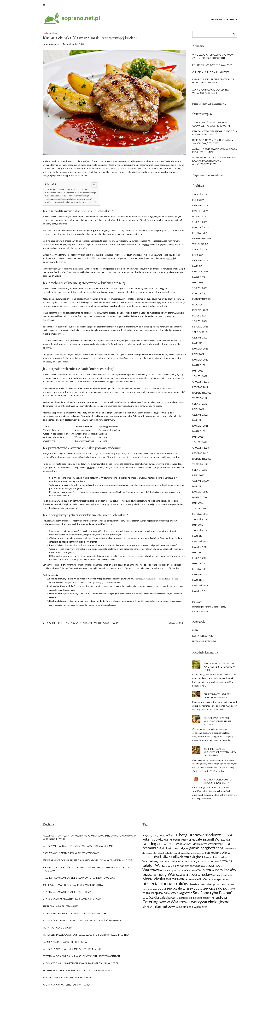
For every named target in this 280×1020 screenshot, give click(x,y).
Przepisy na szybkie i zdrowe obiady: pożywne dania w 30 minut (79, 970)
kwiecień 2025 (200, 271)
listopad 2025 (200, 233)
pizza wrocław (200, 874)
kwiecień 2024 (200, 310)
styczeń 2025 (199, 288)
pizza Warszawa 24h (189, 870)
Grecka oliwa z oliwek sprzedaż (175, 853)
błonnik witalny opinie (184, 839)
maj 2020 (197, 486)
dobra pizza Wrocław (206, 844)
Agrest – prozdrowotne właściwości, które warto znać (214, 150)
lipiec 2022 (198, 354)
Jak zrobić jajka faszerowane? (60, 906)
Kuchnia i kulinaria (50, 33)
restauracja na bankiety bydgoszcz (167, 893)
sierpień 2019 (199, 519)
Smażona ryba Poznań (212, 892)
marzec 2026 (199, 216)
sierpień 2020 (199, 470)
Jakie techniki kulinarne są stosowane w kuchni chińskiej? (71, 192)
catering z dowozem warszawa (167, 843)
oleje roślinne (212, 852)
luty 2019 (197, 525)
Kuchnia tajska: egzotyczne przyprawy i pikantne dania (77, 601)
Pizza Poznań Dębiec (168, 870)
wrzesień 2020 (200, 464)
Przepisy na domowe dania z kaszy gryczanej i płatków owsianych (81, 956)
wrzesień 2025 (200, 244)
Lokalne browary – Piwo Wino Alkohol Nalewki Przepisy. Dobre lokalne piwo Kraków (91, 578)
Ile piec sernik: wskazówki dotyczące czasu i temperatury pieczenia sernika (86, 935)
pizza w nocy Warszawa (165, 874)
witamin (171, 258)
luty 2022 (197, 370)
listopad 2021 (200, 387)
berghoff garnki (168, 835)
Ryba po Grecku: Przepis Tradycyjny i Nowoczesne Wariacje (213, 81)
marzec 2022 (199, 365)
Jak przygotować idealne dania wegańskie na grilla (73, 885)
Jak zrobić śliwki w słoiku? (62, 586)
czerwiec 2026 (200, 205)
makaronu (64, 495)
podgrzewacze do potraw (214, 888)
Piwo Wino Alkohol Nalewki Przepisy (178, 861)
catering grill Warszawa (213, 839)
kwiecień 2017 (200, 585)
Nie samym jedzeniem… (204, 641)
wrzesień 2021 (200, 398)
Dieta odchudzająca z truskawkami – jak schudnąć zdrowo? (214, 142)
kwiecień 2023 (200, 348)
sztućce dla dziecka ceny (160, 897)
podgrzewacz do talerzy (175, 888)
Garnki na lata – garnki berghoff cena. (65, 942)
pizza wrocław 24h (222, 875)
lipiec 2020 (198, 475)
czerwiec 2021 (200, 414)
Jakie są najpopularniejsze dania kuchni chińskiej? (67, 196)
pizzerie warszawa (149, 889)
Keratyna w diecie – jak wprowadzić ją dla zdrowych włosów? (214, 133)
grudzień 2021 (200, 381)
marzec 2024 (199, 315)
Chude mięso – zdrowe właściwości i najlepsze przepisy (217, 721)
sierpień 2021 (199, 403)
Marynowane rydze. (59, 593)
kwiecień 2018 (200, 541)
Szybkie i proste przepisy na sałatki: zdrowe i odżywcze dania (82, 623)
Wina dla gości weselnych (191, 906)
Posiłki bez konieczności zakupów (212, 65)
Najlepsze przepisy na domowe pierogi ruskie (68, 977)
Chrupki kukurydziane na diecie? (210, 72)
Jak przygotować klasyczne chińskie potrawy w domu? (69, 199)
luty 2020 (197, 503)
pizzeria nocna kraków (165, 883)
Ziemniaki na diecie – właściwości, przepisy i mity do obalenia (220, 752)
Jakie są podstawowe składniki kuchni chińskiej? (67, 189)
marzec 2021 (199, 431)
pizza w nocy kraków (219, 869)
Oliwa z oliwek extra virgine (182, 857)
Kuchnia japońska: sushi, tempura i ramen (66, 984)
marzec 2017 (199, 591)
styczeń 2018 (199, 558)
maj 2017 (197, 580)
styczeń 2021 (199, 442)
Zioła (89, 467)
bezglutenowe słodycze (200, 834)
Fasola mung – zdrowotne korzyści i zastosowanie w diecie (219, 666)
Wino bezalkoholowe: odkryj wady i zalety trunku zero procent (213, 56)
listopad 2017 (200, 569)
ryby (146, 244)
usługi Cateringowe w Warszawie (184, 899)
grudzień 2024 (200, 293)
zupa (161, 492)
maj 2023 (197, 343)
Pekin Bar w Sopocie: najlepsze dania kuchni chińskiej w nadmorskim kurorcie (87, 860)
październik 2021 (201, 392)
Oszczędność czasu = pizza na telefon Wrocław (71, 853)
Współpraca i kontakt (224, 19)
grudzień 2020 (200, 448)
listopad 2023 (200, 326)
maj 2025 (197, 266)
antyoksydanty (150, 835)
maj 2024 (197, 304)
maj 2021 (197, 420)
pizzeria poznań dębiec (201, 884)
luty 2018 (197, 552)
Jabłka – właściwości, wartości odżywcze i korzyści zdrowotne (211, 124)
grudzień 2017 (200, 563)
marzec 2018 (199, 547)
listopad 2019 (200, 514)
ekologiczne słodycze (175, 848)
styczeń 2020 (199, 508)
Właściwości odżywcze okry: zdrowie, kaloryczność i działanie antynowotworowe (214, 160)
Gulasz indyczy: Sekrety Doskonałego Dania (217, 696)
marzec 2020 (199, 497)
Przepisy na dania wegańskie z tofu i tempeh (68, 892)
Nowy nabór (176, 623)
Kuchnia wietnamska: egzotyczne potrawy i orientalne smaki (78, 846)
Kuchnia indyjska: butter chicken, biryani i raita (218, 781)
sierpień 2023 (199, 332)
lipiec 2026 (198, 200)
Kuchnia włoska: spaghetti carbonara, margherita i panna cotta (80, 963)
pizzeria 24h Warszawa (201, 879)
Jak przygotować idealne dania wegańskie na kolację (210, 91)
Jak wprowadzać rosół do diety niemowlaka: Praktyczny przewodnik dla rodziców (86, 869)
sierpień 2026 (199, 194)
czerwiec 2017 (200, 574)
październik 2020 (201, 459)
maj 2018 (197, 536)
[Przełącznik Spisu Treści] (92, 185)
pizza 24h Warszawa (208, 861)
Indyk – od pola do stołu (57, 927)
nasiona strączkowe (196, 853)
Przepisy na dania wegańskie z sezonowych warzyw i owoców (79, 878)
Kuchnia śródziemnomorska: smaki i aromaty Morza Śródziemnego (82, 920)
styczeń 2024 (199, 321)
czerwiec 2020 (200, 481)
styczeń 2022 (199, 376)
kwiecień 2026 (200, 211)
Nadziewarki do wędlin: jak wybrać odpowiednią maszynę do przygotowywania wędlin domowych (89, 837)
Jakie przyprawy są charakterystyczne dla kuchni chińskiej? (71, 202)
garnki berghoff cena (206, 848)
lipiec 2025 (198, 255)
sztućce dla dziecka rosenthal (197, 897)
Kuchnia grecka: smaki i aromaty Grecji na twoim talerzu (76, 913)
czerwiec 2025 (200, 260)
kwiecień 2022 (200, 359)
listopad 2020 (200, 453)
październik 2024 (201, 299)
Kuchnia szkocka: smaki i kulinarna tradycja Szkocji (73, 899)
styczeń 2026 (199, 222)
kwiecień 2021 (200, 425)
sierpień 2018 (199, 530)
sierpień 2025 (199, 249)
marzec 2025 (199, 277)
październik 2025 (201, 238)
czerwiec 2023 (200, 337)
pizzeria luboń (223, 880)
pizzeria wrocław (223, 884)
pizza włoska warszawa (163, 878)
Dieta (195, 630)
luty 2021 (197, 437)
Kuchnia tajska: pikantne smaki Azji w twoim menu (72, 949)
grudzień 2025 (200, 227)
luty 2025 (197, 282)
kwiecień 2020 (200, 492)
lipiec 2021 (198, 409)
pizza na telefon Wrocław (189, 865)
